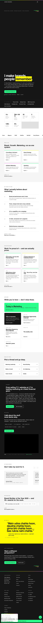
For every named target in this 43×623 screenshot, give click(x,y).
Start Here (18, 577)
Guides (17, 602)
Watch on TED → (29, 454)
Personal (17, 585)
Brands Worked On (31, 581)
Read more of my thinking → (9, 235)
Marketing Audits (7, 598)
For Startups (30, 598)
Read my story (10, 406)
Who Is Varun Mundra (20, 581)
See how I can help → (8, 176)
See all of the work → (8, 286)
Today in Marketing (7, 607)
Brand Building (18, 594)
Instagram (6, 611)
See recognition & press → (9, 509)
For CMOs (30, 594)
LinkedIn (5, 609)
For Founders (30, 592)
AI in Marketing (19, 598)
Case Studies (30, 579)
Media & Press (30, 583)
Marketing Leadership (20, 592)
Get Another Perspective (10, 91)
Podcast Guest (7, 596)
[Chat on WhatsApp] (40, 617)
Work (29, 577)
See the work (21, 91)
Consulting (6, 592)
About (17, 579)
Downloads (30, 587)
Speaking (6, 594)
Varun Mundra (8, 1)
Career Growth (19, 600)
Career (17, 583)
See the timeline (19, 406)
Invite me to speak (9, 430)
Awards (29, 585)
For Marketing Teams (32, 596)
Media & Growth (19, 596)
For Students (30, 600)
